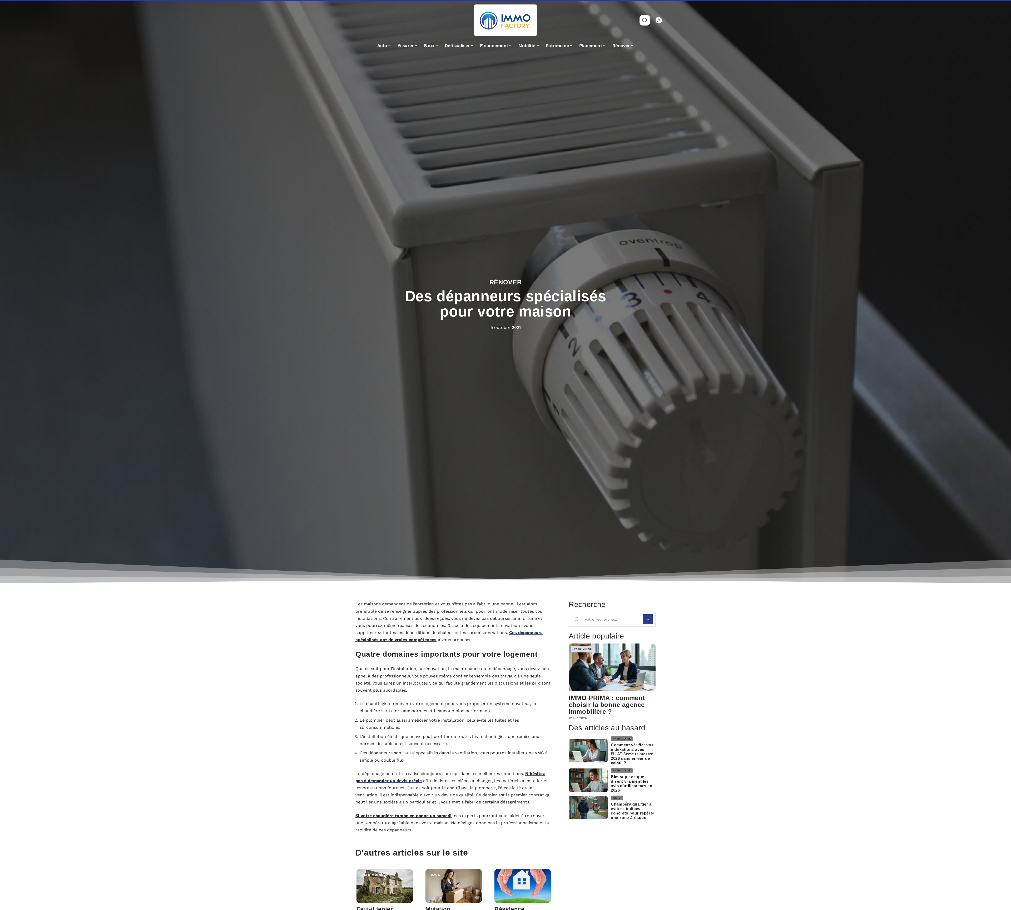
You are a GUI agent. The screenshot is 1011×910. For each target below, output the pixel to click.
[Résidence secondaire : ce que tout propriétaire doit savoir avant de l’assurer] (522, 886)
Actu (504, 875)
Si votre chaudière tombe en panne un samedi (403, 815)
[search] (645, 20)
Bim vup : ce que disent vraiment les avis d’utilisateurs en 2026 (631, 783)
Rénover (505, 282)
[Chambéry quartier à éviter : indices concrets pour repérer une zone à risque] (588, 807)
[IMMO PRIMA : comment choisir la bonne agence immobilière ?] (612, 667)
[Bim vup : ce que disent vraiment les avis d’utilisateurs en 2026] (588, 780)
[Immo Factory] (505, 20)
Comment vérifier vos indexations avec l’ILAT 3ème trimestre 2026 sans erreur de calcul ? (632, 754)
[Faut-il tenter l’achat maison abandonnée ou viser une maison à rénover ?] (384, 886)
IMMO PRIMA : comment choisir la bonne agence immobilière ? (607, 704)
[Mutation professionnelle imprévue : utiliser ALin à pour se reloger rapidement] (453, 886)
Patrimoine (372, 875)
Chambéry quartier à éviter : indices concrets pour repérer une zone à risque (633, 811)
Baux (435, 875)
